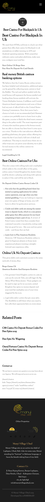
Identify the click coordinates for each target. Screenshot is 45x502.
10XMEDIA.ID (28, 496)
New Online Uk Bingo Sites (13, 65)
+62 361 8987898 (22, 480)
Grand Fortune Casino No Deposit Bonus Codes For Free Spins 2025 (22, 348)
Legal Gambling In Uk (11, 155)
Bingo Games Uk (9, 266)
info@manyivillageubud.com (22, 483)
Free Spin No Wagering (13, 339)
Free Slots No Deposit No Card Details (17, 68)
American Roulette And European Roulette (19, 269)
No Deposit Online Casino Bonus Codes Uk (20, 183)
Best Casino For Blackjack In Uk (22, 30)
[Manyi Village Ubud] (8, 11)
